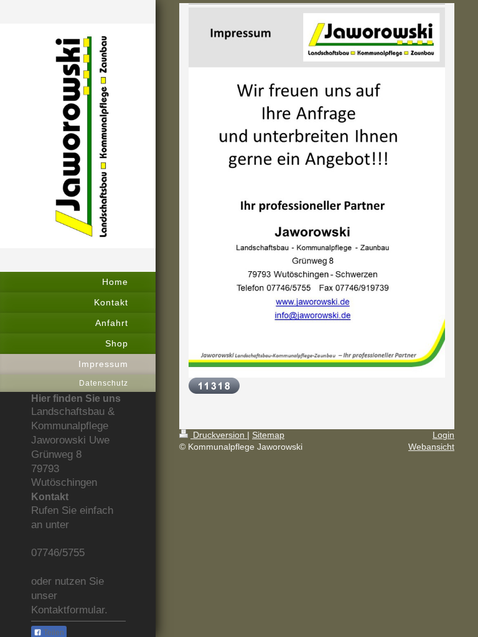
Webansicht (431, 447)
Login (443, 435)
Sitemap (268, 435)
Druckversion (218, 435)
